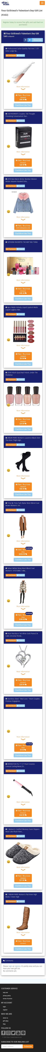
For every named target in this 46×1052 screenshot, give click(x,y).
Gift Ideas (5, 1021)
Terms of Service (7, 998)
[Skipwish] (5, 2)
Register (5, 1010)
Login (4, 1007)
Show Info (37, 40)
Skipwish (11, 36)
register (17, 966)
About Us (5, 1018)
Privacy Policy (7, 995)
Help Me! (5, 992)
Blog (4, 1024)
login (10, 966)
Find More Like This (23, 105)
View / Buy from (23, 97)
